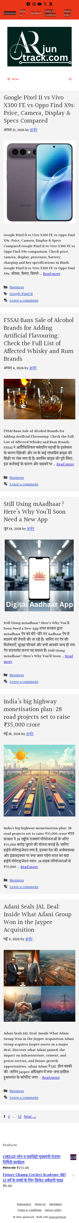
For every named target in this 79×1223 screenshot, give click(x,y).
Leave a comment (24, 300)
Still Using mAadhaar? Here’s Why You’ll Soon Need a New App (35, 512)
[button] (70, 79)
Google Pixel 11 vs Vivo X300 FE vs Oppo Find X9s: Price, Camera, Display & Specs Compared (39, 109)
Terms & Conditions (50, 13)
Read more (51, 274)
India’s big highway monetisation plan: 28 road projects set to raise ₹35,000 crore (37, 713)
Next (30, 1117)
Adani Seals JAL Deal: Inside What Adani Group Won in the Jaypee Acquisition (37, 918)
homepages (10, 13)
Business (17, 287)
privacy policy (67, 13)
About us (23, 13)
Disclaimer (35, 13)
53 (20, 1117)
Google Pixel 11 (21, 294)
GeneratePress (57, 1217)
